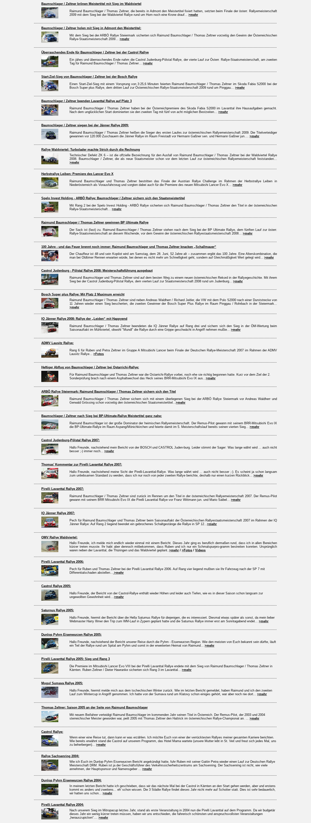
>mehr (193, 15)
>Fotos (98, 354)
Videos (200, 550)
